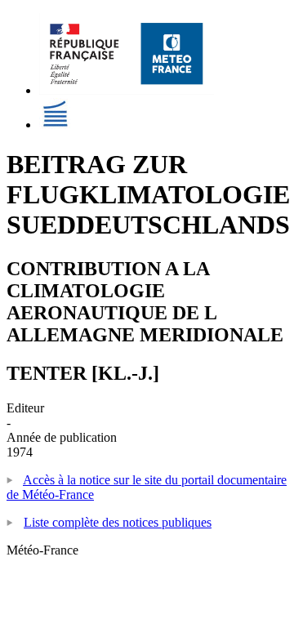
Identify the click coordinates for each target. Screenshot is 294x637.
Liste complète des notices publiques (118, 522)
